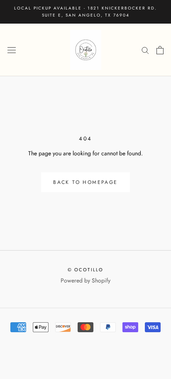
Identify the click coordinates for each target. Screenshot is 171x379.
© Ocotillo (86, 269)
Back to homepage (85, 182)
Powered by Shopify (85, 280)
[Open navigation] (11, 50)
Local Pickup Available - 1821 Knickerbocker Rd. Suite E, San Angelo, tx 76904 (85, 11)
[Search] (145, 49)
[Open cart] (160, 50)
